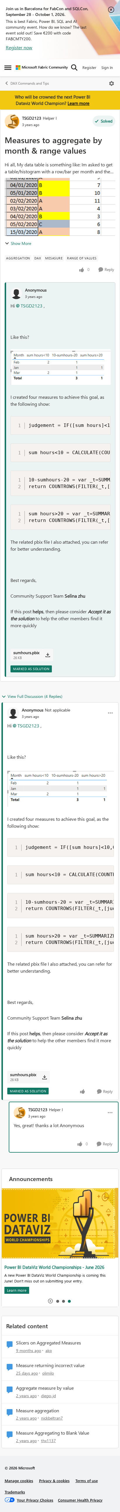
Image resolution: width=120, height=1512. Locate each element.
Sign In (107, 67)
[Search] (74, 67)
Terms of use (86, 1480)
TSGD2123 (31, 118)
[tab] (57, 1301)
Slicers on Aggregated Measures (48, 1343)
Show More (21, 243)
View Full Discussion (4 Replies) (35, 696)
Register (89, 67)
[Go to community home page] (42, 67)
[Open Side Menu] (7, 67)
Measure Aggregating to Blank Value (52, 1433)
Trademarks (15, 1491)
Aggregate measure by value (45, 1388)
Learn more (78, 103)
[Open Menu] (111, 83)
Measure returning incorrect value (50, 1365)
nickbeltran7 (52, 1418)
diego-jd (48, 1395)
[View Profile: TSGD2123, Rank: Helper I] (12, 121)
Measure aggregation (37, 1410)
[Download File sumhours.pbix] (47, 655)
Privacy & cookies (54, 1480)
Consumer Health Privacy (80, 1500)
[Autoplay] (50, 1301)
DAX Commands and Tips (29, 83)
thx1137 (48, 1440)
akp (48, 1350)
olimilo (48, 1373)
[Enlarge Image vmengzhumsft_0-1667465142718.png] (60, 367)
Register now (19, 47)
